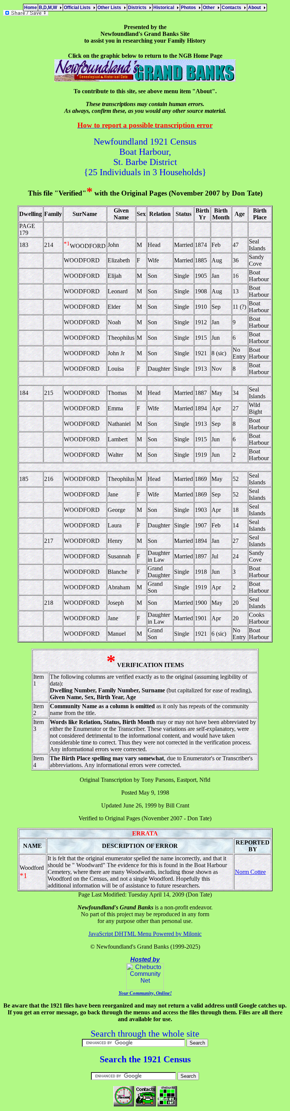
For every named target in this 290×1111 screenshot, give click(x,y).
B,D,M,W (49, 7)
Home (30, 7)
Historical (164, 7)
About (255, 7)
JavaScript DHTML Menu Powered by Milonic (145, 934)
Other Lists (110, 7)
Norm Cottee (250, 872)
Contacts (233, 7)
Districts (138, 7)
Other (210, 7)
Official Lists (78, 7)
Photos (189, 7)
